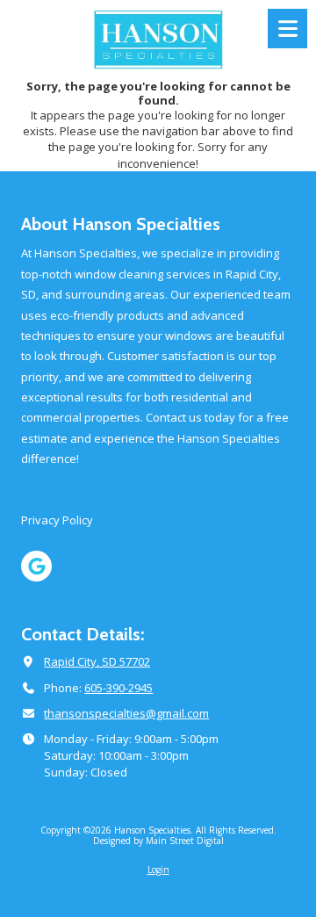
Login (158, 869)
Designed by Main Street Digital (158, 840)
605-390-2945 (118, 688)
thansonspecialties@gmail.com (126, 713)
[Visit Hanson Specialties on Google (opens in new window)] (36, 566)
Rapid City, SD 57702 (97, 661)
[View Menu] (287, 28)
